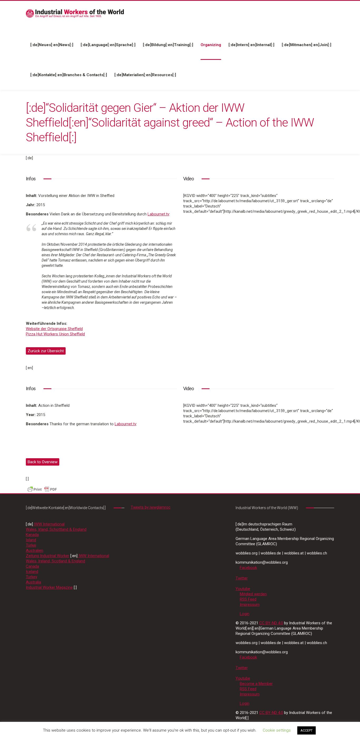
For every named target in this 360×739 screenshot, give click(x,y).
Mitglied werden (253, 594)
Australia (33, 582)
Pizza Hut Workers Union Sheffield (55, 334)
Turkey (31, 576)
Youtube (243, 588)
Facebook (248, 567)
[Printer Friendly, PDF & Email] (42, 489)
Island (31, 540)
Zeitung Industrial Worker (47, 555)
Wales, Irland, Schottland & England (56, 529)
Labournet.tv (158, 214)
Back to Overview (42, 462)
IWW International (49, 524)
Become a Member (256, 683)
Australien (34, 550)
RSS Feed (248, 599)
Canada (32, 566)
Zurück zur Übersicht (46, 351)
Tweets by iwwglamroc (151, 507)
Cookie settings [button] (277, 730)
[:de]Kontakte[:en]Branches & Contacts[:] (68, 75)
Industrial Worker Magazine (49, 587)
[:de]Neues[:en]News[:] (51, 44)
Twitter (242, 578)
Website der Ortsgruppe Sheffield (54, 328)
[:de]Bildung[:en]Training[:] (168, 44)
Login (244, 613)
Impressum (250, 604)
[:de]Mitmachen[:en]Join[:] (306, 44)
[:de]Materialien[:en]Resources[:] (145, 75)
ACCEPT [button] (306, 730)
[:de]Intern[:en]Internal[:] (251, 44)
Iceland (32, 571)
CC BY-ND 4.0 (271, 623)
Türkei (31, 545)
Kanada (32, 534)
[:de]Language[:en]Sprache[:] (108, 44)
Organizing (211, 44)
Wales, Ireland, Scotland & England (55, 561)
